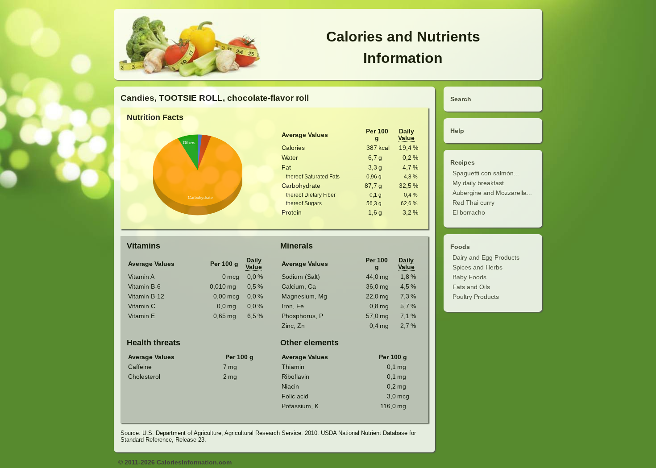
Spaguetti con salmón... (486, 173)
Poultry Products (476, 296)
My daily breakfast (478, 182)
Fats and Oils (471, 286)
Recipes (462, 162)
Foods (460, 246)
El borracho (469, 212)
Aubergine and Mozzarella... (492, 192)
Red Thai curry (473, 202)
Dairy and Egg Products (486, 257)
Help (457, 130)
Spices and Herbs (477, 267)
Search (460, 99)
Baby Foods (469, 277)
